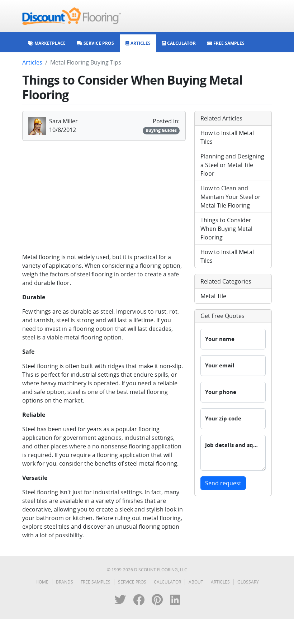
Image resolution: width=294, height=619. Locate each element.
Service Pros (132, 582)
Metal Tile (213, 296)
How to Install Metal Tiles (227, 137)
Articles (32, 62)
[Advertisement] (104, 197)
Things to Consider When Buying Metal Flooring (226, 228)
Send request (223, 483)
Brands (64, 582)
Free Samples (95, 582)
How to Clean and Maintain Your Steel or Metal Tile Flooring (230, 196)
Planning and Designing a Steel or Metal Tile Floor (232, 164)
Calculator (167, 582)
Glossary (248, 582)
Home (41, 582)
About (196, 582)
